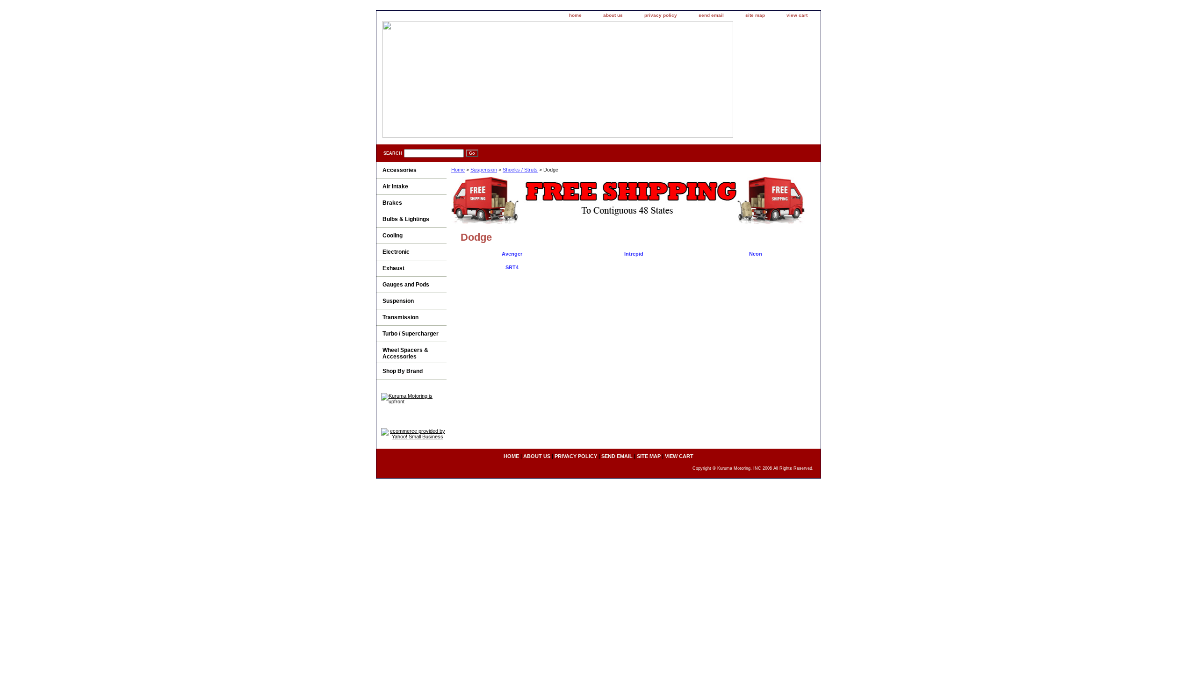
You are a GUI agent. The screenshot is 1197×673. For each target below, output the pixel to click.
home (575, 15)
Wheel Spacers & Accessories (405, 353)
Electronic (396, 252)
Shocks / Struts (520, 169)
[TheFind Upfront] (414, 401)
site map (755, 15)
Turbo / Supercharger (410, 333)
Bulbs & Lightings (405, 219)
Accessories (399, 170)
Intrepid (633, 254)
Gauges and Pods (405, 284)
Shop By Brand (402, 371)
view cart (797, 15)
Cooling (392, 235)
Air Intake (395, 186)
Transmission (400, 317)
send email (711, 15)
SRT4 (512, 267)
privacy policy (660, 15)
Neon (755, 254)
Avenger (512, 254)
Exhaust (393, 268)
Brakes (392, 203)
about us (613, 15)
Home (458, 169)
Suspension (483, 169)
